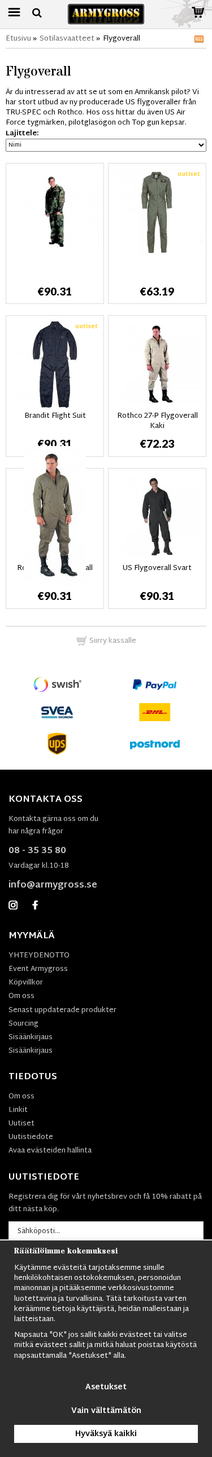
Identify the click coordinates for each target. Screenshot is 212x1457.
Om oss (21, 996)
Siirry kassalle (112, 641)
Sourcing (23, 1024)
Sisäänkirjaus (30, 1037)
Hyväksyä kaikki (106, 1434)
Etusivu (18, 39)
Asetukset (106, 1387)
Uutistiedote (30, 1137)
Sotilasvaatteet (67, 39)
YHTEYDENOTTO (39, 955)
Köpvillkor (25, 983)
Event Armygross (38, 969)
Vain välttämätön (106, 1411)
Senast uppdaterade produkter (62, 1010)
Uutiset (21, 1124)
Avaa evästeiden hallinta (50, 1151)
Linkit (18, 1110)
